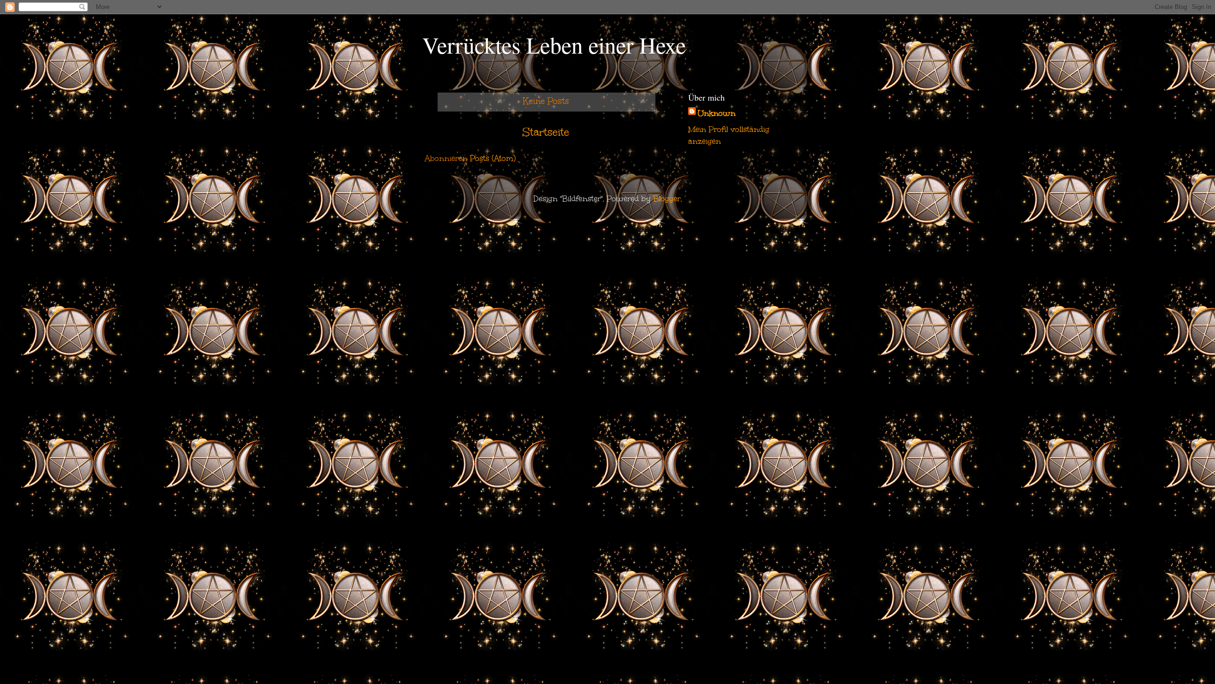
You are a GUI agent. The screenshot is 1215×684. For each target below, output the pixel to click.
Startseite (546, 132)
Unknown (717, 113)
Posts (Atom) (492, 158)
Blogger (667, 199)
